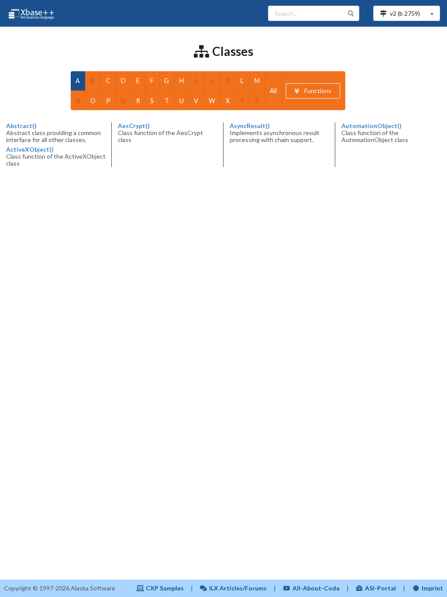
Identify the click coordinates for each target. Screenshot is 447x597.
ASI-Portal (380, 588)
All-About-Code (316, 588)
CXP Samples (165, 588)
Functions (317, 90)
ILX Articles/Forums (238, 588)
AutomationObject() (371, 125)
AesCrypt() (134, 125)
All (273, 90)
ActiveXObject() (30, 149)
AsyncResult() (250, 125)
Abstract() (21, 125)
